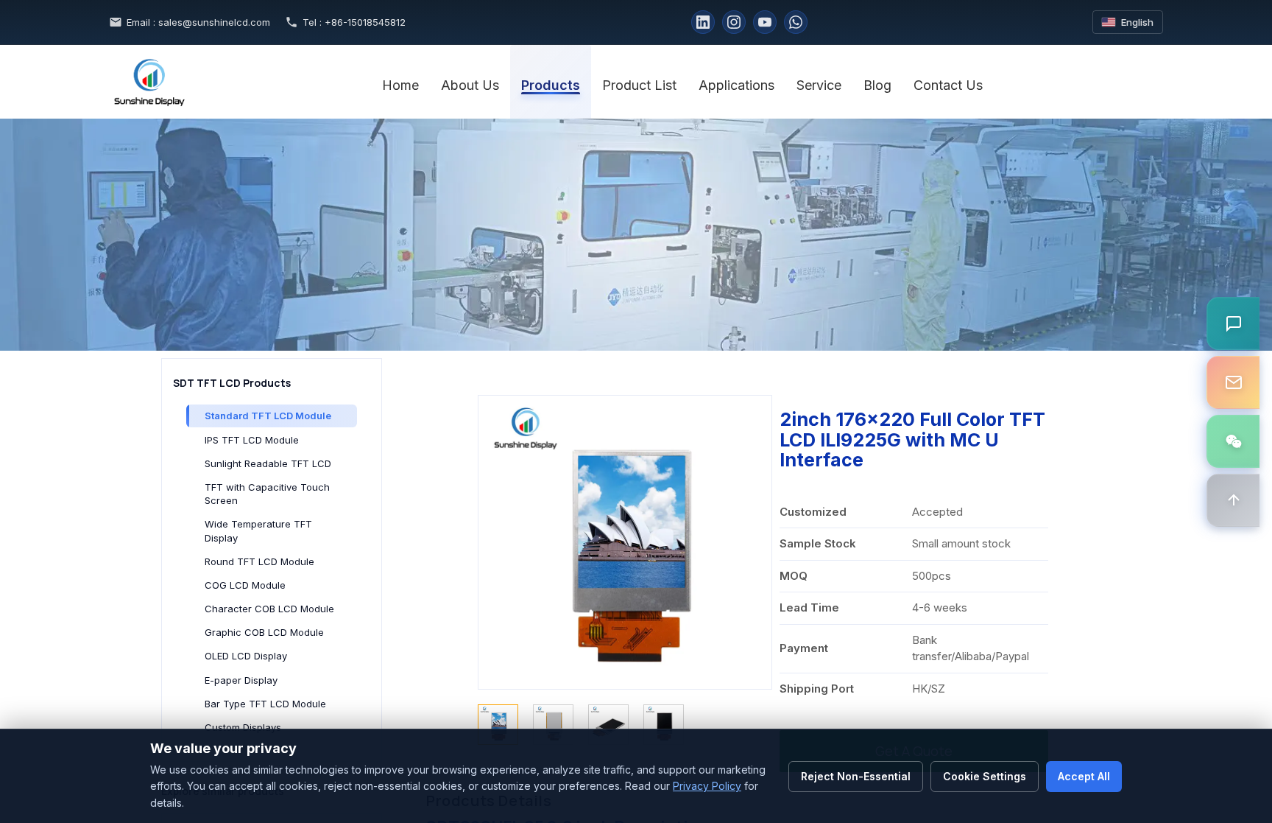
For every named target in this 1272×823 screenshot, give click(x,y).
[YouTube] (765, 22)
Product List (639, 85)
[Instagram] (734, 22)
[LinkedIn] (703, 22)
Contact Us (948, 85)
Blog (877, 85)
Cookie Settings (984, 776)
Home (400, 85)
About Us (470, 85)
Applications (736, 85)
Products (550, 85)
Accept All (1084, 776)
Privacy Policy (707, 786)
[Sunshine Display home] (238, 82)
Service (818, 85)
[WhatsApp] (796, 22)
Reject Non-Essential (856, 776)
